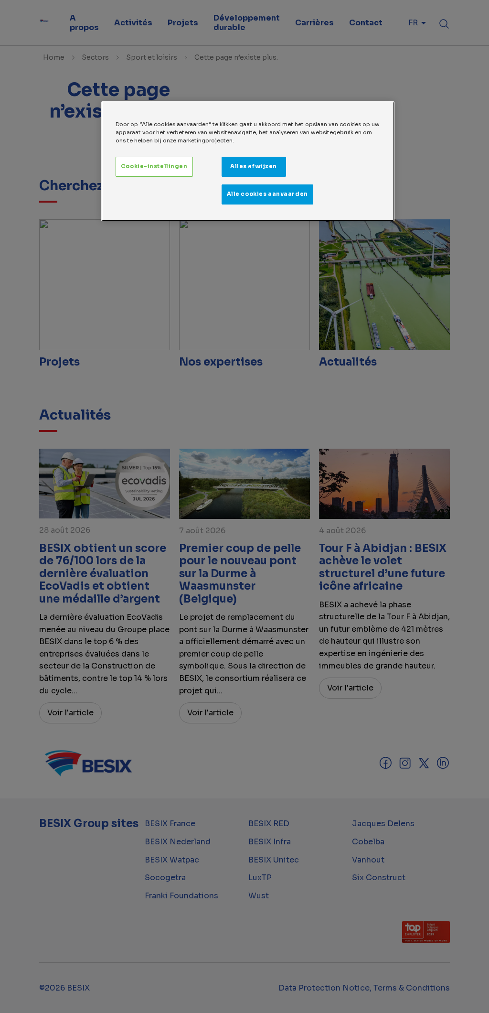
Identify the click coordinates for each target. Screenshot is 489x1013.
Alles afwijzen (253, 166)
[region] (247, 161)
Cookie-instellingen (154, 166)
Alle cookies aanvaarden (267, 194)
